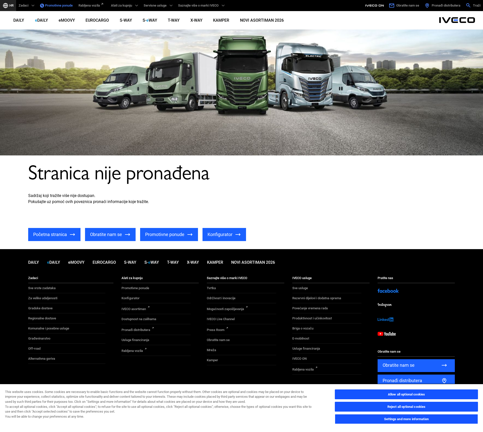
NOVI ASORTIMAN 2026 (262, 20)
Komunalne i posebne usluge (48, 328)
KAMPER (221, 20)
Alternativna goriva (41, 358)
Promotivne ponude (59, 5)
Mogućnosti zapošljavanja (225, 309)
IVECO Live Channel (221, 319)
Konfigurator (131, 298)
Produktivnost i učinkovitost (312, 318)
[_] (375, 5)
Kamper (212, 360)
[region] (241, 408)
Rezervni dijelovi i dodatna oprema (316, 298)
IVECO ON (299, 358)
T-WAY (174, 20)
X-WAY (196, 20)
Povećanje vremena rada (310, 308)
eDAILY (41, 20)
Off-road (34, 348)
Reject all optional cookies (406, 407)
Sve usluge (300, 288)
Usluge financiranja (135, 340)
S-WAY (126, 20)
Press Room (215, 330)
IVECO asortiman (134, 309)
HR (11, 5)
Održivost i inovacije (221, 298)
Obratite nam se (218, 340)
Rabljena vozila (89, 5)
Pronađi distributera (136, 330)
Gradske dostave (40, 308)
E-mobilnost (300, 338)
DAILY (18, 20)
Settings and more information (406, 419)
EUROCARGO (97, 20)
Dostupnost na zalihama (139, 319)
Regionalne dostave (42, 318)
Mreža (211, 350)
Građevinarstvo (39, 338)
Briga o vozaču (302, 328)
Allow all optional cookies (406, 394)
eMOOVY (67, 20)
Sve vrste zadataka (42, 288)
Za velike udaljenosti (42, 298)
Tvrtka (211, 288)
